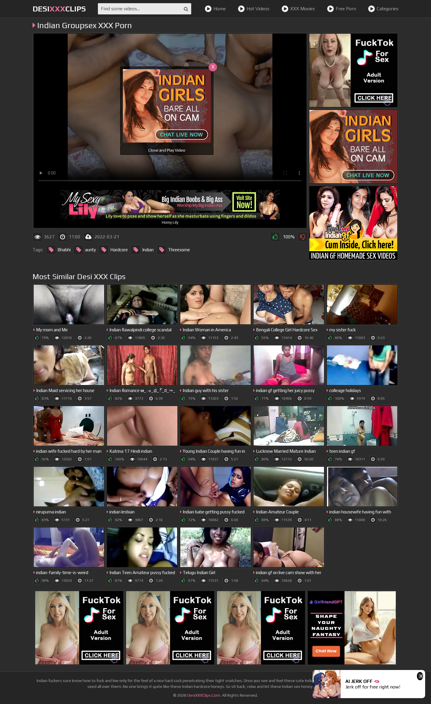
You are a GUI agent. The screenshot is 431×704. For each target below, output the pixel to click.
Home (219, 8)
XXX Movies (302, 8)
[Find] (186, 9)
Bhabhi (64, 249)
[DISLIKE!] (303, 237)
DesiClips (59, 8)
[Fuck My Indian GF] (353, 222)
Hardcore (119, 249)
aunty (90, 249)
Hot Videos (258, 8)
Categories (387, 8)
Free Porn (346, 8)
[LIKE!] (275, 237)
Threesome (179, 249)
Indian (148, 249)
